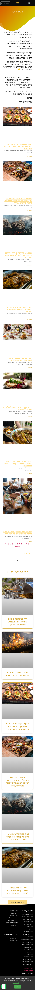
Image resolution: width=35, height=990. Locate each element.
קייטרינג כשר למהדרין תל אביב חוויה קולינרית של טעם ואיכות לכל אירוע (17, 533)
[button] (18, 3)
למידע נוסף (16, 983)
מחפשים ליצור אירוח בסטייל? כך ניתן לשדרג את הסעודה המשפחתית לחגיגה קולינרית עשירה (18, 200)
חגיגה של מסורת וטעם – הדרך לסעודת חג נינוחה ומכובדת (20, 359)
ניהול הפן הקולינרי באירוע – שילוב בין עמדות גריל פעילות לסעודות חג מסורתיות (18, 255)
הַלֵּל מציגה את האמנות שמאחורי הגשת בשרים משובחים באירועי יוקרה (17, 622)
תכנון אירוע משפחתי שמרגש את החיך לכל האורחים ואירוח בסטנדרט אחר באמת (18, 146)
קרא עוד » (29, 156)
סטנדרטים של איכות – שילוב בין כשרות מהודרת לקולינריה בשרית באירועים (19, 309)
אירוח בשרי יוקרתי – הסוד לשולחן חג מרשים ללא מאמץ (17, 408)
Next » (17, 546)
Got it (17, 987)
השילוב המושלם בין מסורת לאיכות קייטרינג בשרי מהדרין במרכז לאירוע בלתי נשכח (18, 463)
